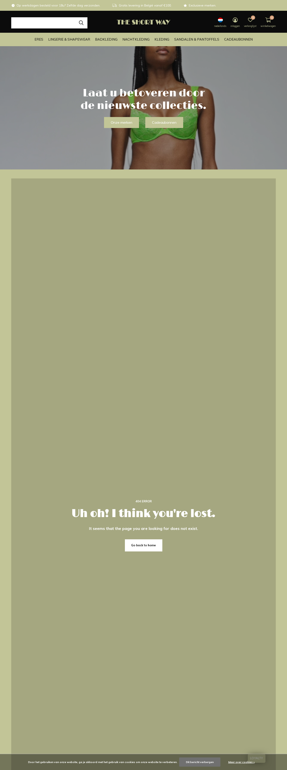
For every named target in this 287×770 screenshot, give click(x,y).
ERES (39, 39)
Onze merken (121, 122)
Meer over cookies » (241, 762)
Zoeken (81, 22)
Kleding (161, 39)
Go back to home (143, 545)
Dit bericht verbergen (200, 762)
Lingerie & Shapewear (69, 39)
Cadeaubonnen (238, 39)
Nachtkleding (136, 39)
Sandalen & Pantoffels (196, 39)
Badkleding (106, 39)
